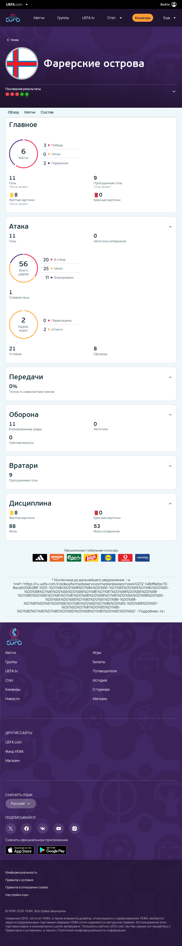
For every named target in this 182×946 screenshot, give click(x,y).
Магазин (100, 698)
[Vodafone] (125, 558)
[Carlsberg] (74, 558)
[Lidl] (108, 558)
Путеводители (105, 670)
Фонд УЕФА (14, 751)
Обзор (13, 112)
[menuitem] (40, 18)
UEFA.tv (11, 670)
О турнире (101, 689)
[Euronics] (142, 558)
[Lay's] (91, 558)
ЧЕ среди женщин (12, 18)
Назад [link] (15, 40)
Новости (12, 698)
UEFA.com (13, 742)
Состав (47, 112)
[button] (115, 18)
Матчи (30, 112)
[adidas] (40, 558)
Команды (12, 689)
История (100, 680)
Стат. (9, 680)
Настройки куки (16, 895)
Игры (97, 652)
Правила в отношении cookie (26, 887)
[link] (39, 18)
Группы (11, 661)
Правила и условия (19, 880)
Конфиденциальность (21, 872)
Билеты (99, 661)
